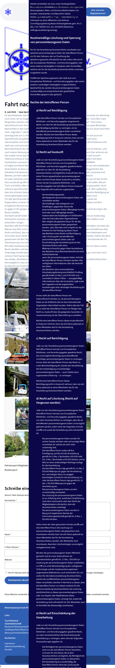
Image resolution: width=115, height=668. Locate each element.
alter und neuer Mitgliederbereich (97, 12)
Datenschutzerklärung (15, 646)
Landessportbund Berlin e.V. (17, 629)
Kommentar (11, 500)
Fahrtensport (11, 465)
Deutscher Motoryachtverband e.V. (20, 626)
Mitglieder (23, 465)
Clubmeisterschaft (13, 623)
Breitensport (11, 470)
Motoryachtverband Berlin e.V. (18, 632)
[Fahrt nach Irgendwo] (25, 283)
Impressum (10, 643)
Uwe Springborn (27, 112)
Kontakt (8, 649)
